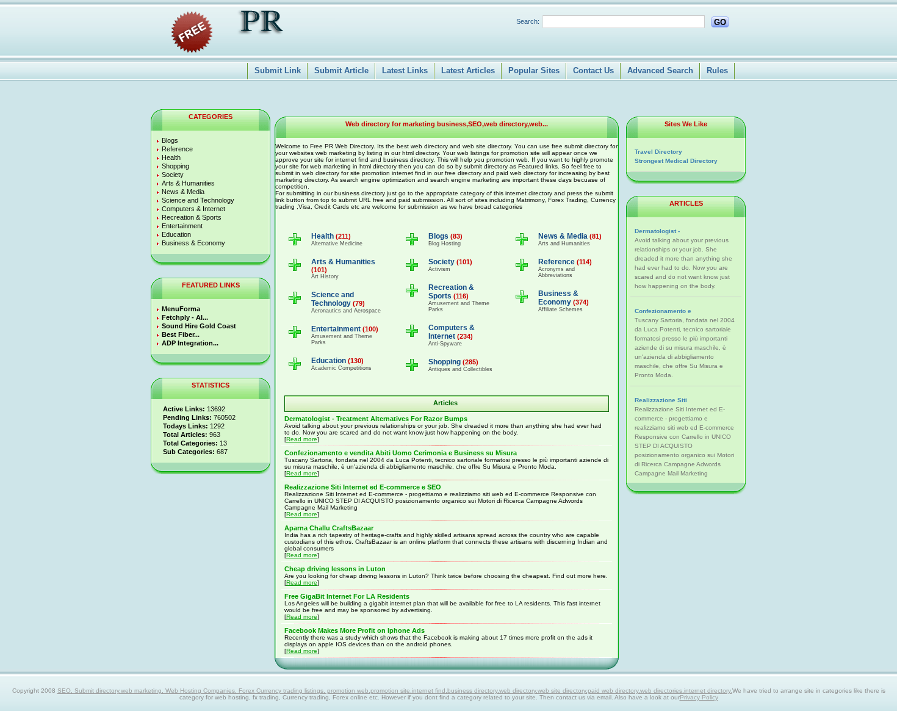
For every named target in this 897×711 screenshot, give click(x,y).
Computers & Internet (193, 208)
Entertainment (182, 225)
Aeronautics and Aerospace (346, 311)
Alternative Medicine (336, 243)
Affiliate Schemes (560, 309)
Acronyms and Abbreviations (556, 272)
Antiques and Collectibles (460, 369)
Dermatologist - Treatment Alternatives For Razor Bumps (375, 418)
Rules (717, 70)
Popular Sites (534, 70)
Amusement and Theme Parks (341, 339)
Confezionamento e (663, 311)
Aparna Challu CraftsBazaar (328, 528)
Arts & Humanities (188, 183)
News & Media (183, 191)
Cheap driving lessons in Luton (335, 568)
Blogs (170, 140)
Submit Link (277, 70)
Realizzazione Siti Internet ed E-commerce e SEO (362, 487)
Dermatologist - (657, 231)
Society (173, 174)
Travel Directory (658, 151)
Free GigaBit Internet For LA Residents (346, 596)
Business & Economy (193, 243)
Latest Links (405, 70)
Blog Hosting (444, 243)
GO (720, 22)
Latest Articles (468, 70)
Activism (439, 269)
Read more (301, 439)
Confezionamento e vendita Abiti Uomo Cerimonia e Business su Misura (400, 453)
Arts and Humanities (564, 243)
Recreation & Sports (192, 217)
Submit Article (341, 70)
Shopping (175, 166)
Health (171, 157)
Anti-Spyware (445, 344)
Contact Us (593, 70)
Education (176, 234)
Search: (527, 21)
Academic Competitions (341, 368)
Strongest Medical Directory (676, 160)
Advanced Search (660, 70)
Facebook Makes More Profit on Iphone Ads (354, 630)
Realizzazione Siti (661, 400)
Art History (325, 276)
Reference (177, 149)
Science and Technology (198, 200)
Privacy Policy (699, 697)
